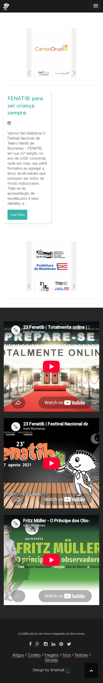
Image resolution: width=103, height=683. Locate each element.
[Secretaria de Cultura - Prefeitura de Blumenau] (44, 286)
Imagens (51, 655)
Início (66, 655)
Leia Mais (17, 215)
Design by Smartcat (49, 670)
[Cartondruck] (44, 73)
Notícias (81, 655)
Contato (34, 655)
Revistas (51, 660)
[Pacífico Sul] (62, 73)
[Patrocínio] (62, 286)
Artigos (18, 655)
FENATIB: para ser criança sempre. (25, 105)
